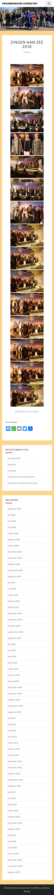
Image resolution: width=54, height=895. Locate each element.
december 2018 (15, 859)
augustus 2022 (14, 785)
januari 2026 (13, 545)
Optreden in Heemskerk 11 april (23, 483)
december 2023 (15, 687)
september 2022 (15, 779)
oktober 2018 (14, 872)
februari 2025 (14, 601)
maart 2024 (13, 668)
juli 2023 (11, 718)
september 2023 (15, 705)
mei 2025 (12, 588)
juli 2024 (11, 644)
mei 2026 (12, 527)
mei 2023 (12, 730)
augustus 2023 (14, 712)
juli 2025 (11, 582)
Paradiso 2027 (14, 458)
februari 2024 (14, 675)
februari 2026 (14, 539)
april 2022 (12, 804)
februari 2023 (14, 748)
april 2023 (12, 736)
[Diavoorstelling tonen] (27, 411)
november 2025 (15, 557)
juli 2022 (11, 792)
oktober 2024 (14, 625)
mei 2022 (12, 798)
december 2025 (15, 551)
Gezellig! (12, 470)
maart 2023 (13, 742)
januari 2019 (13, 853)
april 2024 (12, 662)
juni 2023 (12, 724)
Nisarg (27, 891)
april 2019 (12, 847)
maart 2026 (13, 533)
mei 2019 (12, 841)
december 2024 (15, 613)
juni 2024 (12, 650)
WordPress (36, 888)
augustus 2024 (14, 638)
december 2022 (15, 761)
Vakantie (12, 464)
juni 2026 (12, 521)
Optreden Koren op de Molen (21, 476)
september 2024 (15, 632)
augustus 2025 (14, 576)
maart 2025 (13, 595)
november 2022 (15, 767)
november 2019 (15, 823)
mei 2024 (12, 656)
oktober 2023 (14, 699)
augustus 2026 (14, 508)
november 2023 (15, 693)
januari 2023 (13, 755)
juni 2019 (12, 835)
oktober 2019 (14, 829)
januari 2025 (13, 607)
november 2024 (15, 619)
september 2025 (15, 570)
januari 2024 (13, 681)
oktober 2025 (14, 564)
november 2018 (15, 866)
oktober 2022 (14, 773)
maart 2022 (13, 810)
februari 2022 (14, 816)
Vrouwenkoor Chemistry (19, 3)
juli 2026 (11, 514)
